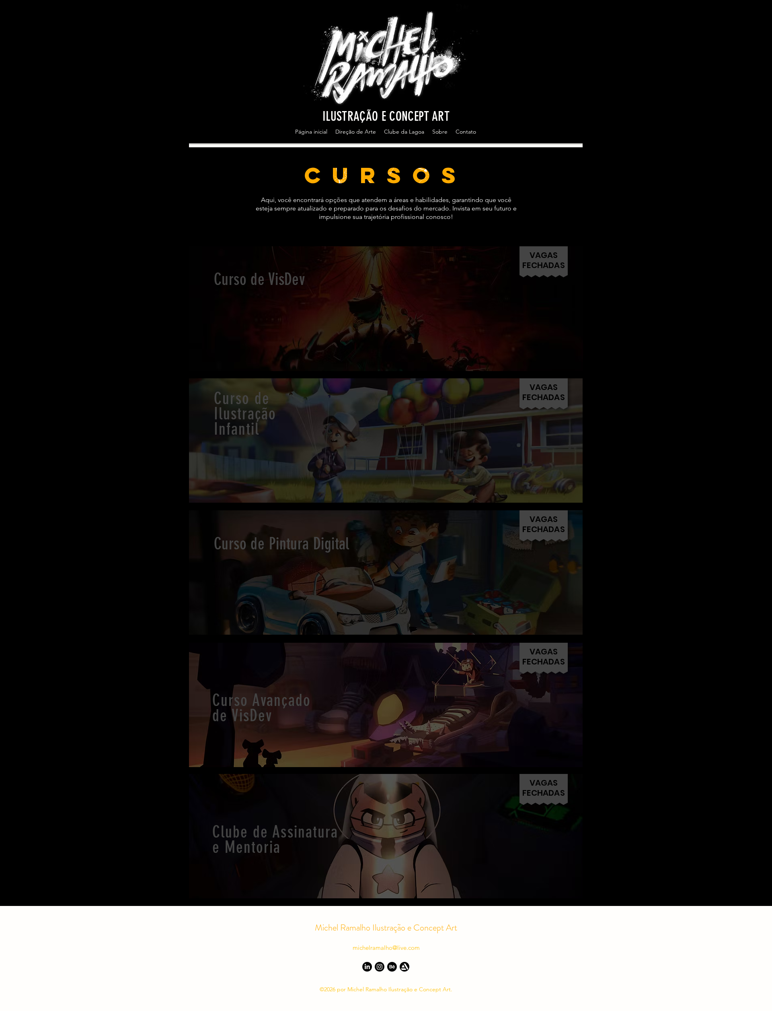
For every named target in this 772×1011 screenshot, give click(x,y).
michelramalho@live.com (386, 947)
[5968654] (404, 967)
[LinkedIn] (367, 967)
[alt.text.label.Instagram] (736, 136)
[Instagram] (379, 967)
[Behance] (392, 967)
